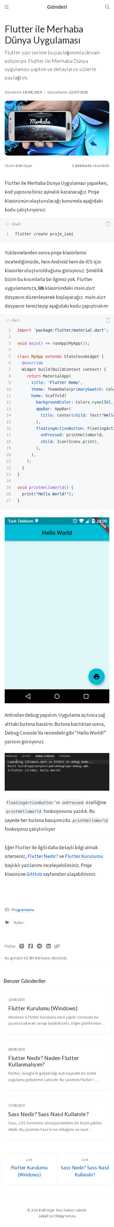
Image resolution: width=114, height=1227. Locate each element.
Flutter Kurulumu (84, 856)
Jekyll (43, 1216)
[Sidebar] (6, 7)
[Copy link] (57, 946)
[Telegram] (39, 946)
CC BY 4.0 (32, 958)
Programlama (23, 909)
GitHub (34, 874)
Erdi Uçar (23, 165)
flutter (19, 922)
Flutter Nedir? (42, 856)
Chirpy (59, 1216)
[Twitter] (21, 946)
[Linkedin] (48, 946)
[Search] (107, 7)
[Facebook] (30, 946)
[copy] (107, 224)
